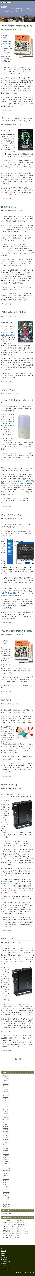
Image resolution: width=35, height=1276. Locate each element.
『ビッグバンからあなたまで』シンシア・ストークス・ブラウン (16, 119)
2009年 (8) (5, 1108)
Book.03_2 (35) (6, 1161)
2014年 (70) (5, 1098)
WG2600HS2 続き (9, 784)
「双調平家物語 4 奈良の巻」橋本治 (17, 25)
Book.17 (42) (6, 1141)
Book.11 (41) (6, 1152)
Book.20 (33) (6, 1135)
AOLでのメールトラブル (14, 1235)
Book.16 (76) (6, 1142)
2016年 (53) (5, 1095)
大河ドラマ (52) (6, 1167)
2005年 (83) (5, 1115)
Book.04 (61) (6, 1159)
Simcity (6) (5, 1173)
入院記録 (3, 1266)
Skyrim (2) (5, 1175)
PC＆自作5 (4, 1255)
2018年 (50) (5, 1091)
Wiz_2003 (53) (6, 1205)
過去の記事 (18, 1059)
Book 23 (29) (6, 1130)
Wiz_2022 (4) (6, 1184)
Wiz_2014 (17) (6, 1192)
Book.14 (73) (6, 1146)
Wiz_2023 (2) (6, 1182)
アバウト (3, 1251)
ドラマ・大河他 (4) (7, 1168)
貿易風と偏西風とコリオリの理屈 (15, 1220)
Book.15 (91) (6, 1144)
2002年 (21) (5, 1121)
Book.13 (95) (6, 1148)
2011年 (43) (5, 1104)
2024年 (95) (5, 1080)
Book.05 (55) (6, 1157)
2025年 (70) (5, 1078)
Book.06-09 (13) (6, 1155)
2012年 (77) (5, 1102)
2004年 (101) (6, 1117)
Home (3, 1248)
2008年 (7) (5, 1110)
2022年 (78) (5, 1084)
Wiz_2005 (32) (6, 1201)
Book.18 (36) (6, 1139)
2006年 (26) (5, 1113)
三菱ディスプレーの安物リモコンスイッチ (17, 1222)
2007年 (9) (5, 1111)
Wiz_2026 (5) (6, 1179)
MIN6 (4, 7)
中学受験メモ (5, 1263)
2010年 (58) (5, 1106)
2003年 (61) (5, 1119)
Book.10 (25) (6, 1154)
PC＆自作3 (4, 1259)
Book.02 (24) (6, 1165)
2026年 (20, 210)
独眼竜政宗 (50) (6, 1170)
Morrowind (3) (6, 1177)
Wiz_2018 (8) (6, 1188)
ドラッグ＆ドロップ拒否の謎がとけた (16, 1224)
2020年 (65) (5, 1087)
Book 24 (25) (6, 1128)
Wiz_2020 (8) (6, 1186)
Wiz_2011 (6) (6, 1193)
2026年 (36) (5, 1076)
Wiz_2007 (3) (6, 1197)
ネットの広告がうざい (11, 515)
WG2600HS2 (7, 939)
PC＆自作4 (4, 1257)
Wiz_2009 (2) (6, 1195)
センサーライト (8, 390)
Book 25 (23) (6, 1126)
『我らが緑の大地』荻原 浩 (13, 312)
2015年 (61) (5, 1097)
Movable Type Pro (28, 1272)
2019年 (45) (5, 1089)
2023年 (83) (5, 1082)
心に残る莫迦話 (5, 1261)
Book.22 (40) (6, 1131)
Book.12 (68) (6, 1150)
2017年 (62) (5, 1093)
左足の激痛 (6, 700)
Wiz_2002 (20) (6, 1206)
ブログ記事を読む (6, 110)
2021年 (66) (5, 1086)
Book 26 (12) (6, 1124)
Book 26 (21, 29)
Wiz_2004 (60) (6, 1203)
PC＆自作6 (4, 1253)
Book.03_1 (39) (6, 1163)
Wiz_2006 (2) (6, 1199)
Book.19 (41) (6, 1137)
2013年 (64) (5, 1100)
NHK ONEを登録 (8, 207)
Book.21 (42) (6, 1133)
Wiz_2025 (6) (6, 1180)
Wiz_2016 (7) (6, 1190)
